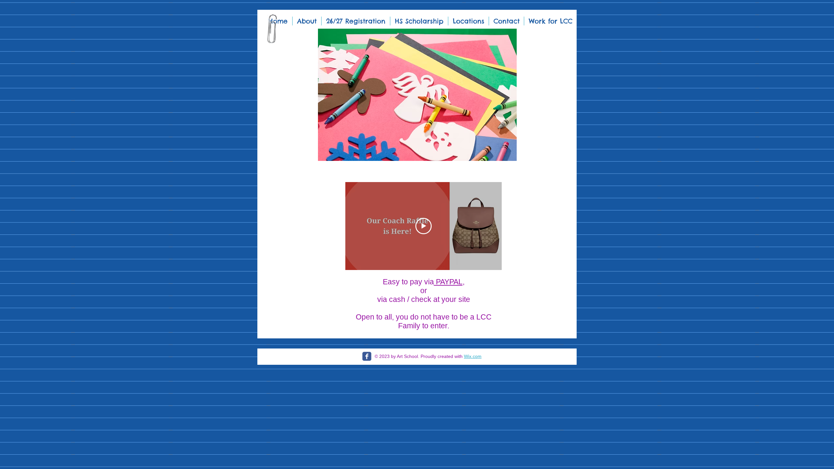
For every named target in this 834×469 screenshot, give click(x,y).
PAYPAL (448, 281)
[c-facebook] (366, 356)
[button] (417, 95)
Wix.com (473, 356)
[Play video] (423, 226)
